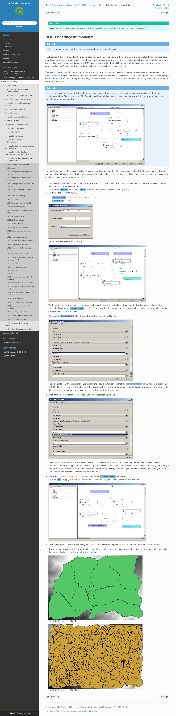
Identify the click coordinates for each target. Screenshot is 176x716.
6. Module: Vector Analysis (15, 109)
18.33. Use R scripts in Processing (19, 316)
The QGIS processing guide (88, 5)
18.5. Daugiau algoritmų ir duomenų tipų (20, 191)
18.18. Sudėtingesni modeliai (17, 244)
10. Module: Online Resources (16, 125)
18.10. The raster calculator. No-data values (20, 212)
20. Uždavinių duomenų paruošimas (19, 329)
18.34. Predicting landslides (17, 319)
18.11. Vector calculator (15, 216)
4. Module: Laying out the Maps (17, 99)
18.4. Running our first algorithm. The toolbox (20, 185)
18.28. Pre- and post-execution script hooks (20, 294)
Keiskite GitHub (161, 5)
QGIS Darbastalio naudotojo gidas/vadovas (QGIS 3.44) (14, 73)
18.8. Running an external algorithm (20, 203)
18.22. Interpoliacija (14, 263)
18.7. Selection (12, 199)
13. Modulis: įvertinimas (14, 136)
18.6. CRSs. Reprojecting (16, 196)
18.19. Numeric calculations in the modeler (19, 249)
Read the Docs (91, 711)
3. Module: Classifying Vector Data (18, 95)
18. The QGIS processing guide (17, 164)
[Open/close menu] (1, 82)
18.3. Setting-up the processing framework (18, 179)
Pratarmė (6, 43)
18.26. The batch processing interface (20, 283)
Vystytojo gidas (9, 356)
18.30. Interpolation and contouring (20, 302)
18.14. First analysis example (17, 227)
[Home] (46, 5)
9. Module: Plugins (12, 121)
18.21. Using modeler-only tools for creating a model (20, 259)
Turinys (19, 27)
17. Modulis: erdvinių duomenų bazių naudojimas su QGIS (19, 159)
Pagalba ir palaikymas (11, 54)
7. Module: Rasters (12, 113)
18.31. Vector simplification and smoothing (18, 307)
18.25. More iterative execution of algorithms (19, 278)
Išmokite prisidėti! (162, 8)
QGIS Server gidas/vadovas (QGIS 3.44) (18, 78)
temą (74, 711)
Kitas (163, 13)
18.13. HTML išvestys (15, 224)
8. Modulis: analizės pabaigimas (17, 117)
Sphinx (59, 711)
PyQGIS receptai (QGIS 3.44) (14, 352)
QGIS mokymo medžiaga (61, 5)
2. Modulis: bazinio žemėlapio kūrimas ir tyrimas (16, 91)
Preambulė (7, 39)
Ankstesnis (54, 13)
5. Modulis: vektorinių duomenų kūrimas (17, 104)
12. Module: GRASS (12, 132)
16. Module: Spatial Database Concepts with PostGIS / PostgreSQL (19, 153)
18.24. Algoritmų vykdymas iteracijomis (17, 272)
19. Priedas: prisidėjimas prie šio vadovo (17, 324)
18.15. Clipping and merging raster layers (19, 232)
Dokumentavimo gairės (12, 342)
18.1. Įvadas (11, 168)
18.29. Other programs (15, 299)
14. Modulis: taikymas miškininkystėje (13, 141)
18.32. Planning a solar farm (17, 312)
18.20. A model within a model (18, 254)
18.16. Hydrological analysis (17, 237)
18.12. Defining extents (15, 220)
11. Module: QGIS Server (14, 128)
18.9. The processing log (16, 207)
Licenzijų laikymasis (10, 62)
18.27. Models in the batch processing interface (21, 288)
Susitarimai (7, 47)
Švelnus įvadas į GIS (11, 333)
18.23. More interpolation (16, 267)
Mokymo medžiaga (10, 82)
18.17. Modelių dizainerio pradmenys (20, 241)
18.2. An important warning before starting (19, 173)
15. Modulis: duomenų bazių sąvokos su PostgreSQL (19, 147)
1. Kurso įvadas (10, 86)
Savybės (6, 51)
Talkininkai (7, 58)
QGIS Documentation (20, 3)
